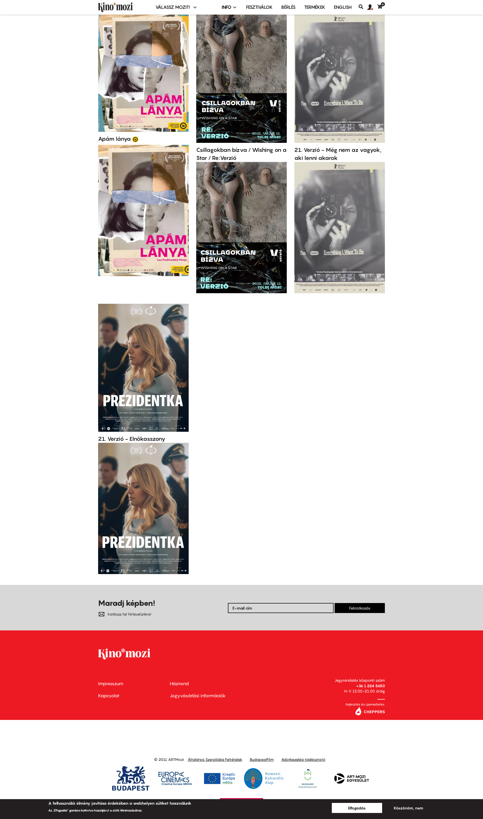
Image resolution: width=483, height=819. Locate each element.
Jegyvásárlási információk (198, 695)
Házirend (179, 683)
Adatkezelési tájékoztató (303, 759)
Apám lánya (114, 139)
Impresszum (110, 683)
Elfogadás (357, 808)
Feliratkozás (359, 608)
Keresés (362, 6)
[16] (135, 139)
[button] (372, 7)
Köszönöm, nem (408, 808)
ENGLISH (343, 7)
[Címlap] (123, 7)
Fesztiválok (259, 7)
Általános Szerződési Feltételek (215, 759)
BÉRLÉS (288, 7)
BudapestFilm (262, 759)
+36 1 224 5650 (370, 685)
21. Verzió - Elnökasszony (131, 439)
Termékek (314, 7)
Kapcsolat (108, 695)
